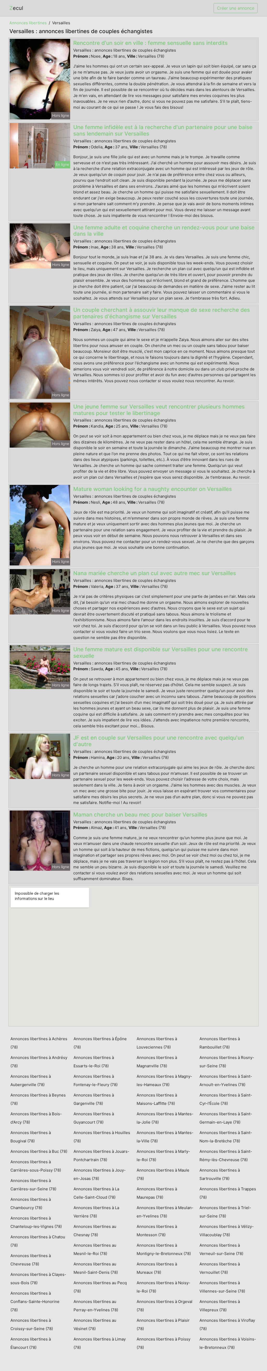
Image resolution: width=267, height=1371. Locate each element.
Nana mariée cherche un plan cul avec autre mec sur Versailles (154, 573)
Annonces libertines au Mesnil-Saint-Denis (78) (96, 1268)
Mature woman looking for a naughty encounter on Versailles (152, 489)
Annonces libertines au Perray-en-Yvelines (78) (96, 1305)
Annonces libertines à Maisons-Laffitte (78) (157, 1099)
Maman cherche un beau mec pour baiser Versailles (140, 814)
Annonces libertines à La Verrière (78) (96, 1211)
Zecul (16, 8)
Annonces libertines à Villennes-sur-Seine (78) (222, 1287)
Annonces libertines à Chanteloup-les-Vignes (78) (36, 1222)
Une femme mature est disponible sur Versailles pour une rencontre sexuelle (160, 652)
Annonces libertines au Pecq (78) (100, 1287)
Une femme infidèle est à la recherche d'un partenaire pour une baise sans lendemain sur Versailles (162, 130)
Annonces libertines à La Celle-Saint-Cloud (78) (96, 1193)
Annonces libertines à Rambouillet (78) (219, 1043)
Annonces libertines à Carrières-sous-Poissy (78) (35, 1166)
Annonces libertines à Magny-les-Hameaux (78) (164, 1080)
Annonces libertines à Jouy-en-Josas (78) (100, 1174)
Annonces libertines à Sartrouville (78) (219, 1174)
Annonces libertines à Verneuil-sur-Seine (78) (221, 1249)
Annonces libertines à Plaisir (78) (163, 1324)
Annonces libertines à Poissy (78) (163, 1343)
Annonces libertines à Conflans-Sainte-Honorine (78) (34, 1301)
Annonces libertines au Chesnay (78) (95, 1230)
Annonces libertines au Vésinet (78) (95, 1324)
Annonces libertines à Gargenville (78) (94, 1099)
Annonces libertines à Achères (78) (38, 1043)
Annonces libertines (28, 22)
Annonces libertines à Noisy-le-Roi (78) (163, 1287)
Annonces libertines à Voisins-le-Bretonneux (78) (227, 1343)
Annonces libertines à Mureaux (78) (157, 1268)
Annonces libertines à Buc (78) (38, 1151)
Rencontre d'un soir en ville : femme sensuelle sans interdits (150, 43)
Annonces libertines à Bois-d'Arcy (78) (36, 1118)
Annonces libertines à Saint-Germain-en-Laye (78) (225, 1118)
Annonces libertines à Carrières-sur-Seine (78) (33, 1184)
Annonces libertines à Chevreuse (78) (30, 1259)
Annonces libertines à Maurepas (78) (157, 1193)
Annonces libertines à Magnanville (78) (157, 1061)
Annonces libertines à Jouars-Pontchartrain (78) (101, 1155)
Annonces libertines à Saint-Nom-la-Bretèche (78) (225, 1136)
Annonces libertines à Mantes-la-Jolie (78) (165, 1118)
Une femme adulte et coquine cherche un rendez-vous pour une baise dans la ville (163, 230)
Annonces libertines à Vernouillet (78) (219, 1268)
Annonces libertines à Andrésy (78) (38, 1061)
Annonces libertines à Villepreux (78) (219, 1305)
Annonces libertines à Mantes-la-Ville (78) (165, 1136)
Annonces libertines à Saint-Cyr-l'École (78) (225, 1099)
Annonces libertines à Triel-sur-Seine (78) (225, 1211)
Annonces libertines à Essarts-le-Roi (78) (94, 1061)
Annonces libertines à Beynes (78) (38, 1099)
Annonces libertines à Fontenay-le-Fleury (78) (96, 1080)
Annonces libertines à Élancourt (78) (30, 1343)
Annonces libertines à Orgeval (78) (164, 1305)
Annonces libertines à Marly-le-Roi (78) (163, 1155)
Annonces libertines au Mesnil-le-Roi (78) (95, 1249)
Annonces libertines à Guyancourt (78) (94, 1118)
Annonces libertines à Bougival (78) (30, 1136)
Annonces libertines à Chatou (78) (37, 1241)
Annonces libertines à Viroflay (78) (227, 1324)
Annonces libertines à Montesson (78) (157, 1230)
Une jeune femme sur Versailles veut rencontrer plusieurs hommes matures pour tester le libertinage (159, 409)
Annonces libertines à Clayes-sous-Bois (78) (38, 1278)
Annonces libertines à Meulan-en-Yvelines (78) (165, 1211)
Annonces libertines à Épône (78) (100, 1043)
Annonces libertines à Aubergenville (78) (30, 1080)
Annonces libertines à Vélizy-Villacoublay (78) (226, 1230)
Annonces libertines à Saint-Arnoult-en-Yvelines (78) (225, 1080)
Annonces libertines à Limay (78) (100, 1343)
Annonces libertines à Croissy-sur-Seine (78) (31, 1324)
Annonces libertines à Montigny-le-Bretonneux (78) (164, 1249)
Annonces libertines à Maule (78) (163, 1174)
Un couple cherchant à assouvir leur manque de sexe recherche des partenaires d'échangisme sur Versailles (161, 313)
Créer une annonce (235, 8)
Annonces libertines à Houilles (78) (102, 1136)
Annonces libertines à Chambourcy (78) (30, 1203)
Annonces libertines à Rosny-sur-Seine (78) (226, 1061)
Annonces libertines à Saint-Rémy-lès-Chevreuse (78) (225, 1155)
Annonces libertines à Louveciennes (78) (157, 1043)
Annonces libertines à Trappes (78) (227, 1193)
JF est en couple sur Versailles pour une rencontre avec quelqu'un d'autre (158, 740)
